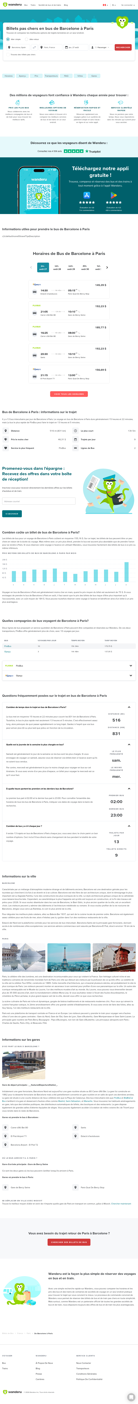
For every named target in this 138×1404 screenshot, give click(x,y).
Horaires (9, 76)
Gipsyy (7, 651)
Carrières (40, 1379)
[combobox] (18, 47)
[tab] (15, 41)
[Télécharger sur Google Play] (114, 195)
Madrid (61, 1101)
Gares (94, 76)
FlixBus (7, 646)
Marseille (88, 1101)
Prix (36, 76)
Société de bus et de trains (50, 5)
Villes (80, 76)
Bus (26, 5)
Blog (66, 5)
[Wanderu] (12, 4)
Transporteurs (51, 76)
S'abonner (12, 514)
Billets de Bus (8, 1333)
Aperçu (22, 76)
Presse (39, 1374)
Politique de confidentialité (89, 1379)
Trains (33, 5)
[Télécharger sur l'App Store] (87, 195)
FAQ (66, 76)
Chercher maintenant (121, 1203)
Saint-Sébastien (73, 1101)
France (20, 1333)
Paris (29, 1333)
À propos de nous (44, 1363)
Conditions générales (86, 1374)
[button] (105, 5)
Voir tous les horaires (69, 394)
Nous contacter (83, 1363)
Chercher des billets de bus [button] (69, 1242)
